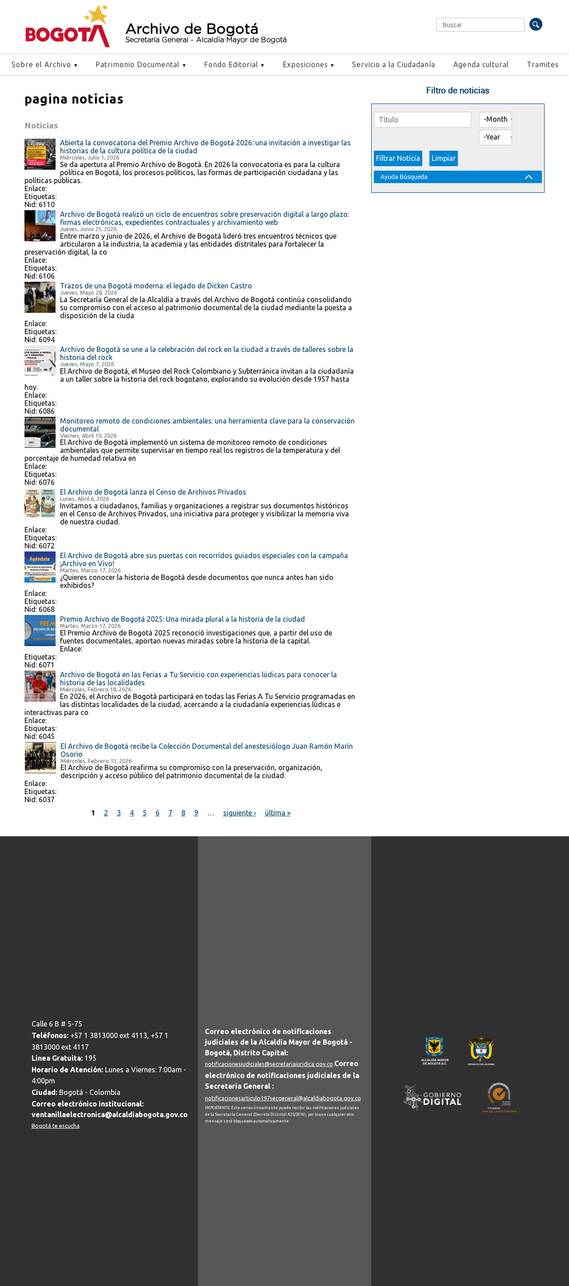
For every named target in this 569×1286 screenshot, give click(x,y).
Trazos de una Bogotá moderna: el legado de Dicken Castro (156, 286)
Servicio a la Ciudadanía (393, 64)
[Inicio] (67, 45)
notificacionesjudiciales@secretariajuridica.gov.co (269, 1064)
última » (278, 813)
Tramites (543, 64)
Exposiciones (305, 64)
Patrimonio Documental (138, 64)
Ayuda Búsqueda (404, 176)
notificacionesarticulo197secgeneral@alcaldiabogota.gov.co (283, 1098)
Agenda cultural (481, 64)
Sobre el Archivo (41, 64)
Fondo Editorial (231, 64)
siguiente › (239, 813)
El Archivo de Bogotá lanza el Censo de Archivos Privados (153, 492)
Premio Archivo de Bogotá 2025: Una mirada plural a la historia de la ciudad (182, 619)
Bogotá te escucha (56, 1125)
